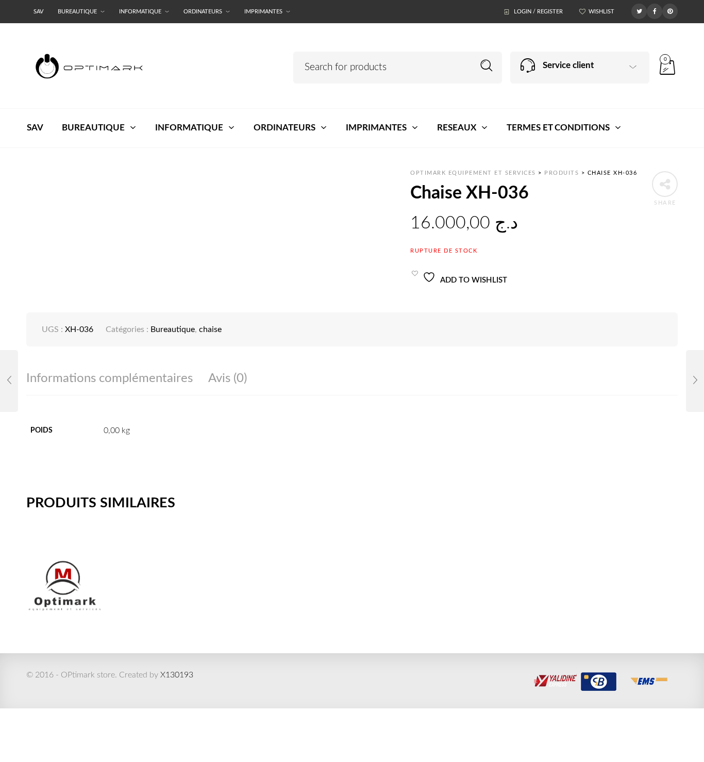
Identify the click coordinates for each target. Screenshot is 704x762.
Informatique (140, 11)
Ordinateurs (202, 11)
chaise (210, 329)
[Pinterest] (670, 10)
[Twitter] (639, 10)
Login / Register (538, 11)
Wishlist (601, 11)
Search (487, 66)
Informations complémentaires (109, 378)
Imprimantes (263, 11)
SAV (38, 11)
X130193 (176, 675)
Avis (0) (227, 378)
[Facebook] (654, 10)
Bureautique (77, 11)
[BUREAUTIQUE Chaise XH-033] (9, 381)
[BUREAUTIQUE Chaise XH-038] (695, 381)
